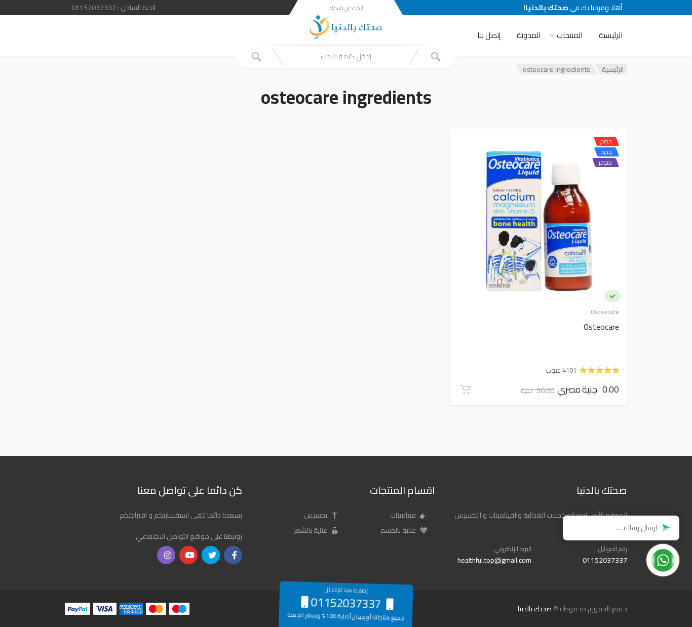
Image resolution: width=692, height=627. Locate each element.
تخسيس (316, 515)
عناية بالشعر (311, 530)
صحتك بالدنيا (535, 608)
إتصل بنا (489, 35)
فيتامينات (403, 515)
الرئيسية (611, 35)
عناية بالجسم (398, 530)
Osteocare (601, 327)
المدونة (529, 35)
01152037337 (605, 560)
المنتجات (570, 35)
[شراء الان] (465, 389)
